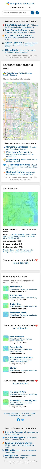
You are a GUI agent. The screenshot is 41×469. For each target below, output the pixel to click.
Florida (22, 289)
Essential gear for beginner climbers (21, 148)
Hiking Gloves (12, 450)
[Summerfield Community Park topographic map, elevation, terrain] (6, 403)
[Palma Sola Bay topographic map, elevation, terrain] (6, 350)
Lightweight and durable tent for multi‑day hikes (20, 173)
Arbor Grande (16, 295)
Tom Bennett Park (18, 392)
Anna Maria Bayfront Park (21, 357)
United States (14, 289)
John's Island (16, 287)
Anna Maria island (21, 362)
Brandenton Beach (18, 313)
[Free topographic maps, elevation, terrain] (4, 73)
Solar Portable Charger (17, 30)
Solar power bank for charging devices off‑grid (20, 31)
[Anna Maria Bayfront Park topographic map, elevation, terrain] (6, 360)
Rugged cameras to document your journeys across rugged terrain (21, 45)
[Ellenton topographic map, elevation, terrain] (6, 370)
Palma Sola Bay (16, 347)
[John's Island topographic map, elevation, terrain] (6, 289)
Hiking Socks (11, 50)
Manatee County (31, 289)
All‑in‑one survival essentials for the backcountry (21, 26)
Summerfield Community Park (23, 400)
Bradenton (19, 341)
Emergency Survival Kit (17, 25)
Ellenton (13, 368)
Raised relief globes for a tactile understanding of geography (22, 167)
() (19, 236)
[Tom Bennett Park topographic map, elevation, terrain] (6, 394)
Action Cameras (13, 42)
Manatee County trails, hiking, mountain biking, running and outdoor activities (18, 251)
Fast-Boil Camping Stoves (18, 35)
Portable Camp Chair (16, 432)
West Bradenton (17, 336)
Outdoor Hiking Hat (15, 437)
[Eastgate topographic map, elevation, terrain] (20, 209)
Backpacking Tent (15, 172)
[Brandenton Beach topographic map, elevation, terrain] (6, 315)
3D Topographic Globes (18, 164)
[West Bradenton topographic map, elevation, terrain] (6, 339)
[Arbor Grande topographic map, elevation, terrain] (6, 297)
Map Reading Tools (16, 159)
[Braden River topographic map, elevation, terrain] (6, 306)
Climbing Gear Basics (17, 147)
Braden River (15, 304)
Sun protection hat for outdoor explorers (21, 439)
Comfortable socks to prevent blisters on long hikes (20, 51)
